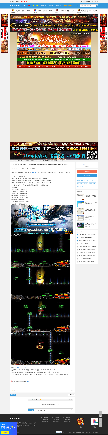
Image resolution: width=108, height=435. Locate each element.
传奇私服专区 (19, 160)
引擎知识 (23, 12)
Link (34, 399)
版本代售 (35, 5)
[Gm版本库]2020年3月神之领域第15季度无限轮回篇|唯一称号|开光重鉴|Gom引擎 (88, 261)
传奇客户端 (83, 10)
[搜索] (97, 5)
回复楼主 (88, 171)
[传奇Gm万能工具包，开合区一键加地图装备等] (80, 211)
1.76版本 (67, 10)
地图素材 (45, 12)
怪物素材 (40, 12)
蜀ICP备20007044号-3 (87, 432)
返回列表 (72, 394)
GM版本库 (87, 166)
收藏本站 (17, 1)
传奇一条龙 (35, 172)
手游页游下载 (56, 419)
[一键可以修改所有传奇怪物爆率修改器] (80, 218)
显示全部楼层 (32, 168)
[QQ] (59, 432)
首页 (24, 5)
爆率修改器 (89, 12)
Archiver (64, 432)
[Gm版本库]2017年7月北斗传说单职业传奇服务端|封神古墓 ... (49, 160)
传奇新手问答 (67, 421)
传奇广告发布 (45, 421)
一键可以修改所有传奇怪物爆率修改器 (87, 246)
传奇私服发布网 (68, 5)
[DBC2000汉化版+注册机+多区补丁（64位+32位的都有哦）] (80, 197)
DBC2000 (89, 10)
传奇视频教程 (67, 419)
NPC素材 (51, 12)
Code (38, 399)
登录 (92, 1)
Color (31, 399)
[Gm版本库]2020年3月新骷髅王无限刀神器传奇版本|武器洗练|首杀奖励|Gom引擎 (88, 249)
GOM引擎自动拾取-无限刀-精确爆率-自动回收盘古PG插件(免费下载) (88, 252)
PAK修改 (95, 10)
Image (33, 399)
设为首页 (12, 1)
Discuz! (17, 432)
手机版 (69, 432)
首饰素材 (51, 10)
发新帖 (13, 394)
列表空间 (43, 5)
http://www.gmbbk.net (22, 367)
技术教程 (18, 10)
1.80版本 (72, 10)
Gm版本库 (14, 172)
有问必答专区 (80, 186)
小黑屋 (73, 432)
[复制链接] (66, 164)
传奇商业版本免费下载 (29, 160)
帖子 (82, 5)
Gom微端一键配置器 (83, 243)
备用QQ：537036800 (85, 1)
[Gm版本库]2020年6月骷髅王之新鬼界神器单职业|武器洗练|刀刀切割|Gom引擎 (88, 255)
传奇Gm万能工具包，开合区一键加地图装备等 (88, 240)
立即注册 (96, 1)
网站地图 (96, 432)
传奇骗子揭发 (56, 421)
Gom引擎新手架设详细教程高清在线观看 (88, 237)
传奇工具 (58, 5)
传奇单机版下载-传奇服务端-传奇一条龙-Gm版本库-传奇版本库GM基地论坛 (10, 161)
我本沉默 (62, 12)
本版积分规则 (70, 410)
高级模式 (70, 399)
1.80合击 (67, 12)
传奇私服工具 (92, 180)
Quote (36, 399)
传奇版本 (51, 5)
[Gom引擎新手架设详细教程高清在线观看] (80, 204)
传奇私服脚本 (92, 183)
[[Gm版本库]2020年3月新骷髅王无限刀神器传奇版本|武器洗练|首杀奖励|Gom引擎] (80, 225)
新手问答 (18, 12)
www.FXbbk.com (23, 1)
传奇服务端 (20, 172)
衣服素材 (45, 10)
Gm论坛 (40, 172)
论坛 (29, 5)
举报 (72, 390)
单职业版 (62, 10)
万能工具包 (83, 12)
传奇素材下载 (45, 419)
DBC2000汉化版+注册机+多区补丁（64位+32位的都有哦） (91, 197)
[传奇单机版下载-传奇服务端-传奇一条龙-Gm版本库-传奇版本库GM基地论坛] (15, 5)
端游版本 (29, 10)
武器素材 (40, 10)
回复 (28, 381)
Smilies (40, 399)
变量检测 (95, 12)
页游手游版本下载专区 (82, 183)
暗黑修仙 (73, 12)
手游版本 (23, 10)
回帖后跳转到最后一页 (40, 410)
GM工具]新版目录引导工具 (85, 258)
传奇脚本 (29, 12)
